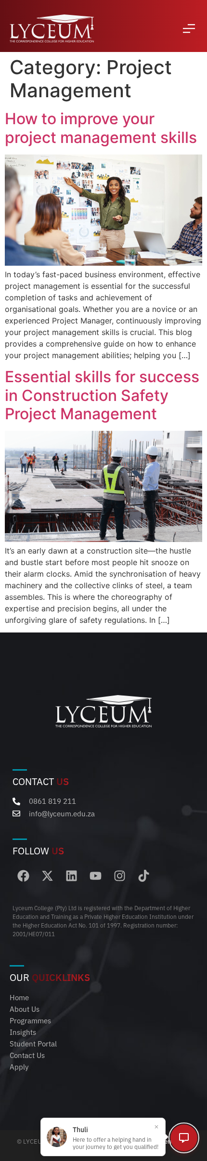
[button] (189, 28)
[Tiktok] (144, 876)
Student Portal (33, 1043)
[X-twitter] (47, 876)
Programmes (30, 1020)
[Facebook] (23, 876)
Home (19, 997)
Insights (23, 1032)
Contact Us (27, 1055)
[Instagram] (119, 876)
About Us (24, 1009)
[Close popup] (156, 1127)
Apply (19, 1066)
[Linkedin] (71, 876)
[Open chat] (183, 1137)
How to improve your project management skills (101, 127)
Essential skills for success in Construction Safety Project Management (102, 395)
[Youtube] (95, 876)
